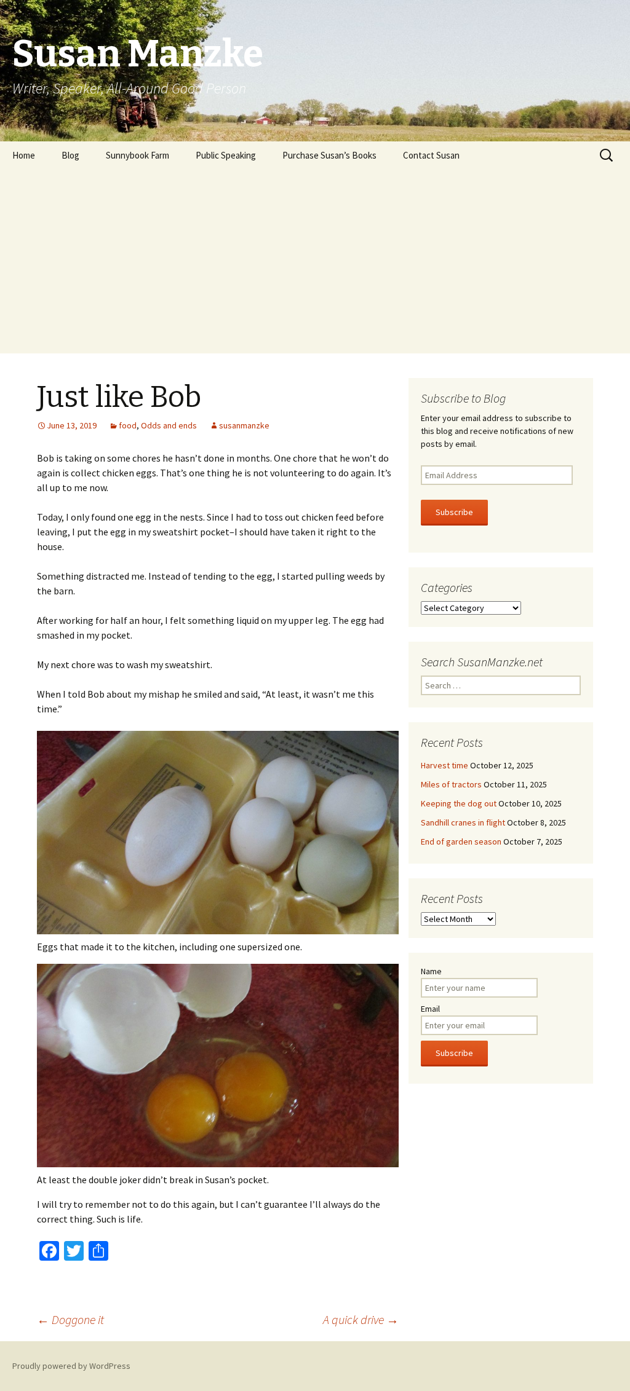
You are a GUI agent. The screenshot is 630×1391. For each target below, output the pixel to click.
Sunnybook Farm (137, 155)
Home (23, 155)
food (128, 425)
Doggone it (70, 1319)
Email (430, 1008)
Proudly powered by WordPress (71, 1365)
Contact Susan (431, 155)
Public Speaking (226, 155)
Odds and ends (169, 425)
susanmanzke (244, 425)
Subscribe (454, 512)
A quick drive (361, 1319)
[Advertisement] (315, 261)
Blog (70, 155)
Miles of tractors (451, 784)
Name (431, 971)
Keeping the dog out (458, 803)
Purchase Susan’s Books (329, 155)
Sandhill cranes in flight (463, 822)
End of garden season (461, 841)
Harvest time (444, 765)
